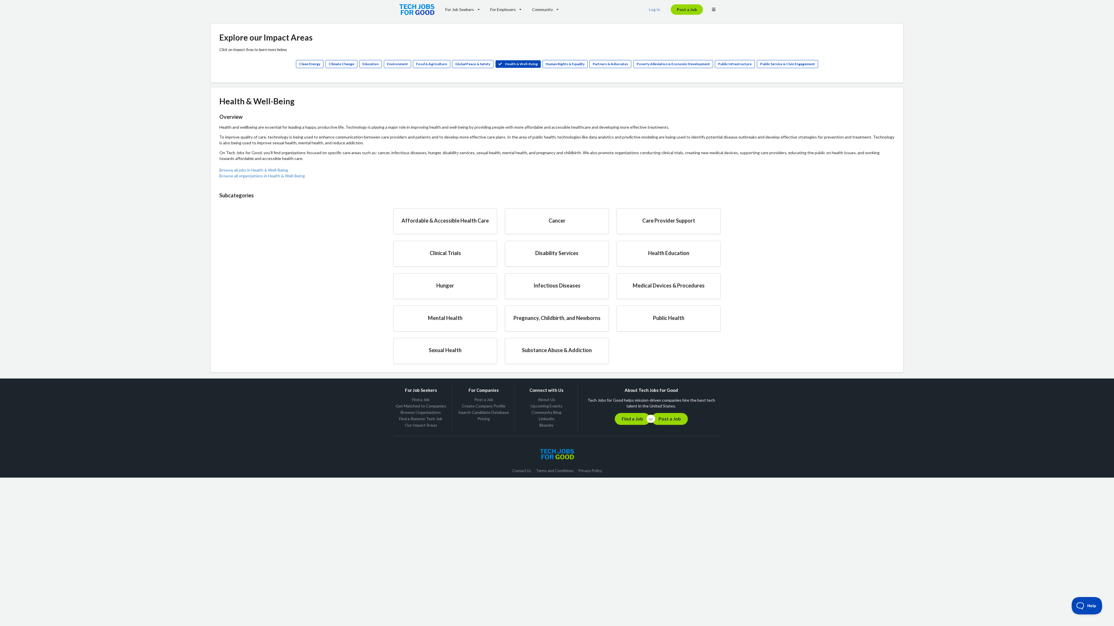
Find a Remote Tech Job (420, 418)
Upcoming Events (547, 405)
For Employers (503, 9)
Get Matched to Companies (421, 405)
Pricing (484, 418)
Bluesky (546, 425)
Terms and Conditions (555, 471)
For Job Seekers (459, 9)
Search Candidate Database (483, 412)
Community (542, 9)
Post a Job (687, 9)
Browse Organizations (421, 412)
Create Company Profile (483, 405)
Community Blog (546, 412)
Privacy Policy (590, 471)
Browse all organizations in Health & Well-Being (262, 175)
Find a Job (421, 399)
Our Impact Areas (421, 425)
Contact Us (521, 471)
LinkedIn (546, 418)
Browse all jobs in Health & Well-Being (253, 170)
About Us (546, 399)
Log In (654, 9)
